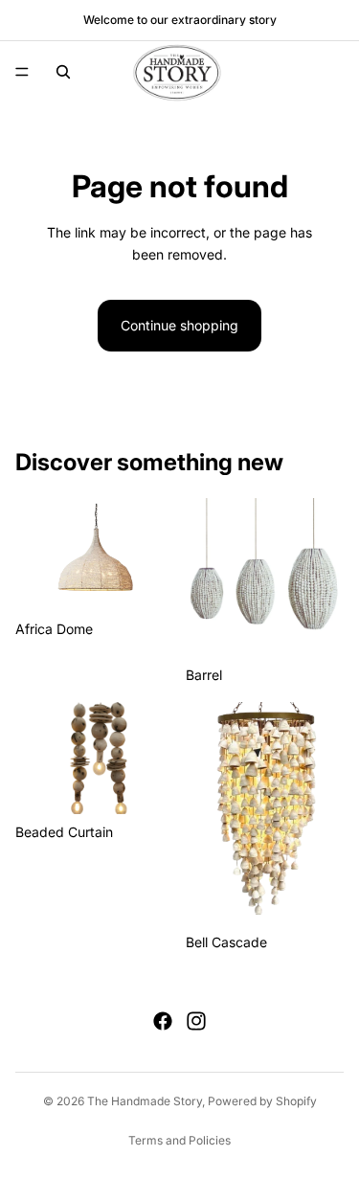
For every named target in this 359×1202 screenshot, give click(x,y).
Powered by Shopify (262, 1101)
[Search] (63, 72)
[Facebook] (162, 1020)
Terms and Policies (179, 1140)
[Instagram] (196, 1020)
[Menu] (22, 72)
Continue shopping (179, 325)
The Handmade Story (144, 1101)
